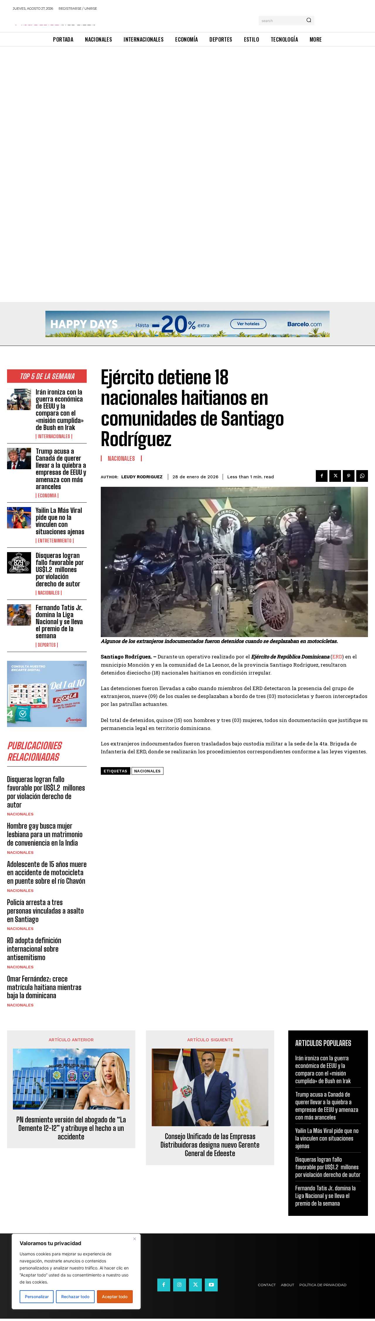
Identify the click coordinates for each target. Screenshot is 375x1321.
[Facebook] (322, 476)
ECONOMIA (47, 495)
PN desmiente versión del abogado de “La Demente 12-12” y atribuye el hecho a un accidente (71, 1128)
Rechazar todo (75, 1296)
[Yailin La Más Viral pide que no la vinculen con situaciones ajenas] (19, 517)
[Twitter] (335, 476)
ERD (337, 656)
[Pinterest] (348, 476)
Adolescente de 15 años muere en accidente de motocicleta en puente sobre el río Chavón (47, 872)
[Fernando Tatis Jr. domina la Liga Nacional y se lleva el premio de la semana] (19, 615)
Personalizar (37, 1296)
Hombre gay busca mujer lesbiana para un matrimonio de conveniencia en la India (45, 834)
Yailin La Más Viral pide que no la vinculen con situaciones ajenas (60, 521)
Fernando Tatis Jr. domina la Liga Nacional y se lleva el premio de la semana (59, 622)
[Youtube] (211, 1285)
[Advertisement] (176, 90)
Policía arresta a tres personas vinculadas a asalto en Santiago (45, 911)
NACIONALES (48, 592)
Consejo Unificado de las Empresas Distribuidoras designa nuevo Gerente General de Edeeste (210, 1145)
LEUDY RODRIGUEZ (142, 476)
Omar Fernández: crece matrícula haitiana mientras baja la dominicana (44, 987)
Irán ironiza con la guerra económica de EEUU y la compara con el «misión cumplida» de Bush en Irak (59, 409)
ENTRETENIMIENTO (54, 540)
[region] (76, 1271)
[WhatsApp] (362, 476)
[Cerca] (134, 1238)
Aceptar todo (114, 1296)
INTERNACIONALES (54, 436)
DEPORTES (47, 645)
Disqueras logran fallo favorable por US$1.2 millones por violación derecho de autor (60, 570)
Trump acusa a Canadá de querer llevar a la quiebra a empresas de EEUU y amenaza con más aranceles (61, 469)
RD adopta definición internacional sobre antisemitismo (34, 949)
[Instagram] (179, 1285)
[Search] (308, 20)
